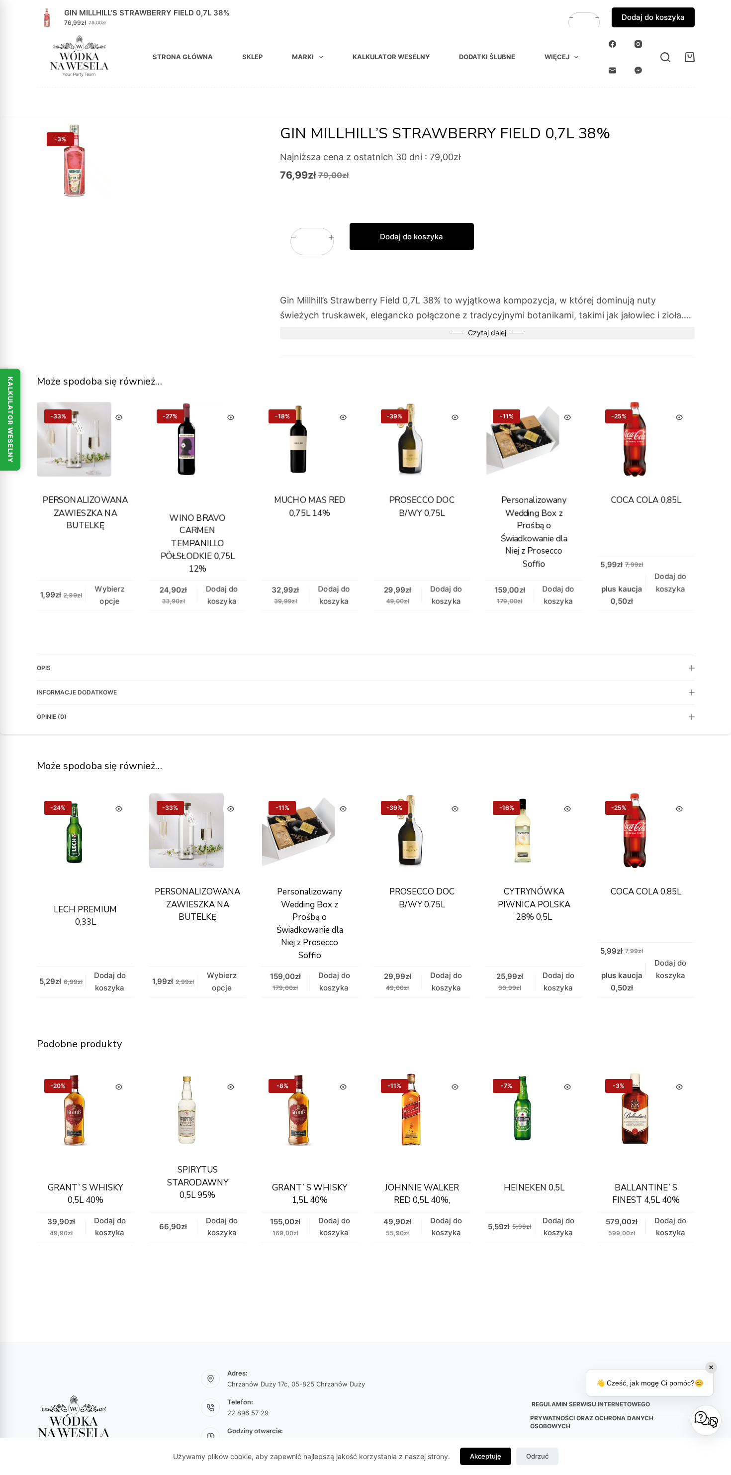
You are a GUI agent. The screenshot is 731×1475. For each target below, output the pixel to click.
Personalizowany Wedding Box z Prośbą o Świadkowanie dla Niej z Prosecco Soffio (533, 532)
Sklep (252, 57)
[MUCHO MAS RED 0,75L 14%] (310, 442)
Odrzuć (537, 1456)
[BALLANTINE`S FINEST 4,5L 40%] (646, 1120)
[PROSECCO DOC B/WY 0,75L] (421, 442)
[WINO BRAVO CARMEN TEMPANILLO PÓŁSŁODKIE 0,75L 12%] (197, 450)
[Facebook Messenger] (638, 70)
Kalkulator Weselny (10, 420)
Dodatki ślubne (487, 57)
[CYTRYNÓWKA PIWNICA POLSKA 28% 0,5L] (534, 833)
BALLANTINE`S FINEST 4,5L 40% (646, 1194)
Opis (44, 668)
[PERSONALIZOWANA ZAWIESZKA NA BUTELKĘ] (85, 442)
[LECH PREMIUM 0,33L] (85, 842)
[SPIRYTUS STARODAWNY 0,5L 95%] (197, 1111)
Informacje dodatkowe (77, 692)
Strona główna (183, 57)
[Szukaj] (665, 57)
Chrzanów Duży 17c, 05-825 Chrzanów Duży (296, 1384)
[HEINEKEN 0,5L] (534, 1120)
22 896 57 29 (248, 1413)
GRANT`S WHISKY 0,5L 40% (85, 1194)
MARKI (303, 57)
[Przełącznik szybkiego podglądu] (118, 417)
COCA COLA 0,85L (646, 500)
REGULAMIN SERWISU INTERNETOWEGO (590, 1404)
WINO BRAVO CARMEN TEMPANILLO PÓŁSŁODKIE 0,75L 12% (197, 543)
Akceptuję (485, 1456)
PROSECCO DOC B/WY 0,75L (421, 506)
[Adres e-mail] (612, 70)
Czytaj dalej (487, 332)
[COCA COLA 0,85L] (646, 442)
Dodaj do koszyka (411, 236)
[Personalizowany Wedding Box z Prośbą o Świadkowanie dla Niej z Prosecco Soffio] (534, 442)
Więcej (557, 57)
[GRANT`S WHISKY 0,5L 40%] (85, 1120)
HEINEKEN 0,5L (533, 1187)
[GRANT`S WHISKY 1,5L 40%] (310, 1120)
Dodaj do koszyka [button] (653, 17)
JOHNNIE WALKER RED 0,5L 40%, (421, 1194)
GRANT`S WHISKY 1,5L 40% (309, 1194)
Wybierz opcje (109, 595)
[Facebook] (612, 44)
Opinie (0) (52, 716)
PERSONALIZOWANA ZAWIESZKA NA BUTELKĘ (85, 512)
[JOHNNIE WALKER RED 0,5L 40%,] (421, 1120)
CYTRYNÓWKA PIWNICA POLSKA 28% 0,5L (533, 904)
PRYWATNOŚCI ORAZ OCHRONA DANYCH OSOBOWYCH (591, 1422)
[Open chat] (706, 1420)
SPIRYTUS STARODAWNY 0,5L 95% (197, 1182)
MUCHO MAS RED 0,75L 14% (309, 506)
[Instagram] (638, 44)
